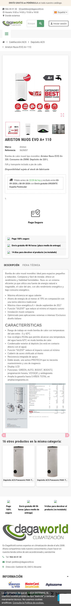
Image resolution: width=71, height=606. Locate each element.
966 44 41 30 (11, 9)
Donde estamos (11, 15)
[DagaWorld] (12, 23)
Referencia (10, 150)
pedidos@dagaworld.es (32, 9)
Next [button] (67, 435)
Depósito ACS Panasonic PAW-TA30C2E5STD (52, 480)
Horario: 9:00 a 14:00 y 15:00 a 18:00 (20, 12)
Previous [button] (4, 435)
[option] (19, 466)
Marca (8, 147)
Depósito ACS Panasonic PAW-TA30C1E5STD (18, 480)
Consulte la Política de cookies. (28, 602)
